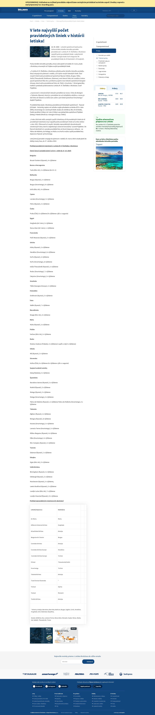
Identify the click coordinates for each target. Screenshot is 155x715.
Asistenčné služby (97, 706)
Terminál (114, 698)
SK (134, 10)
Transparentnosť (52, 16)
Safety (76, 712)
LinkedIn (124, 10)
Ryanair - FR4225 (102, 99)
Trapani (99, 144)
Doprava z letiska (79, 698)
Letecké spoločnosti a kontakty (42, 701)
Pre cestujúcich (49, 11)
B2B (69, 11)
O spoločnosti (37, 16)
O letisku (61, 11)
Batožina (58, 698)
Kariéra (65, 16)
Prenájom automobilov (81, 701)
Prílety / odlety (37, 696)
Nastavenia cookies (85, 712)
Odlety (102, 88)
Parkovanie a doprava (61, 696)
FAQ (57, 706)
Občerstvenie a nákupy (99, 696)
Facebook (120, 10)
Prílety (115, 88)
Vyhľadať (123, 15)
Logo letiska (102, 71)
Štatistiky (101, 68)
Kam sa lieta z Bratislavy (40, 703)
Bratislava (77, 706)
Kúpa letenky (59, 701)
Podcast (127, 10)
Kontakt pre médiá (104, 55)
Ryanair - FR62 (104, 105)
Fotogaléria (102, 74)
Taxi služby (77, 696)
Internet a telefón (97, 698)
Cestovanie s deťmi (98, 703)
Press (74, 16)
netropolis (122, 712)
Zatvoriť (128, 3)
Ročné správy (102, 66)
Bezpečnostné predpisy (62, 703)
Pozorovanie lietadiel (39, 706)
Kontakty (84, 16)
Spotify (98, 686)
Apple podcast (85, 686)
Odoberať (90, 662)
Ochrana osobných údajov (66, 712)
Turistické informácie (80, 703)
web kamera (116, 10)
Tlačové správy (103, 58)
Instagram (122, 10)
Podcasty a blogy (103, 77)
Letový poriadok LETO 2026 (41, 698)
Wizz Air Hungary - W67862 (105, 94)
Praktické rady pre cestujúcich (104, 62)
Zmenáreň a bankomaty (99, 701)
